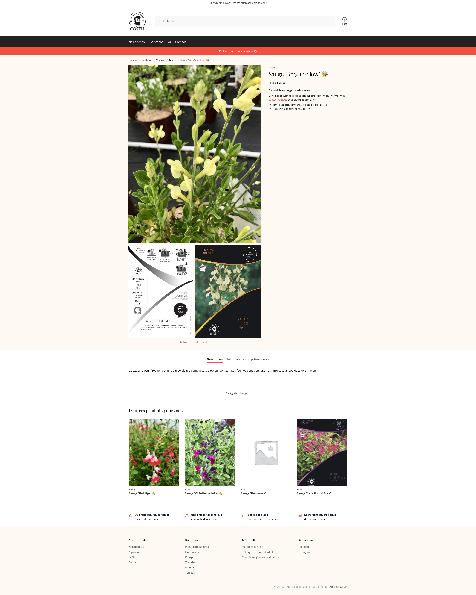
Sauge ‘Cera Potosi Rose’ (314, 493)
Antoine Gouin (338, 586)
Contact (133, 562)
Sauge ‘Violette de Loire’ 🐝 (204, 493)
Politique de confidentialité (259, 552)
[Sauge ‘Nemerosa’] (266, 452)
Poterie (189, 567)
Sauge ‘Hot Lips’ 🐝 (142, 493)
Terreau (190, 572)
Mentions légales (252, 547)
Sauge (172, 60)
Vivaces (160, 60)
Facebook (304, 547)
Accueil (133, 60)
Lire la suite (154, 500)
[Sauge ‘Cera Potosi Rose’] (322, 452)
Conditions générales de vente (261, 557)
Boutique (146, 60)
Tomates (190, 562)
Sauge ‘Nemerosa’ (253, 493)
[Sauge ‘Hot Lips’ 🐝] (154, 452)
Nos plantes (136, 547)
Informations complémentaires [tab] (248, 359)
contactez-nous (278, 100)
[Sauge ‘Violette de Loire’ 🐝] (210, 452)
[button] (194, 154)
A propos (134, 552)
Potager (190, 557)
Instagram (304, 552)
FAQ (344, 24)
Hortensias (192, 552)
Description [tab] (215, 359)
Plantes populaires (197, 547)
